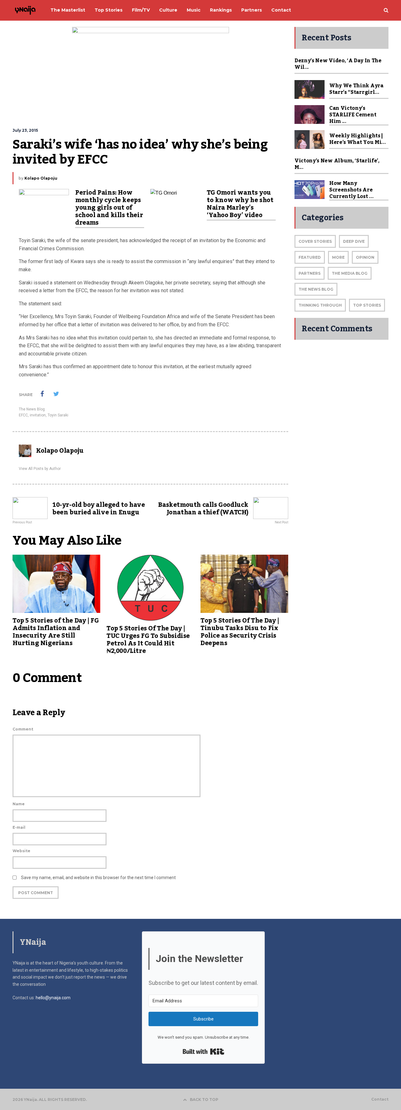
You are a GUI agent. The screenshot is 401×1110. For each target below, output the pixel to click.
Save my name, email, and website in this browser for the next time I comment (98, 877)
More (338, 257)
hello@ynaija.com (53, 997)
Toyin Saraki (58, 415)
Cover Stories (315, 241)
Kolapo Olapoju (40, 178)
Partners (309, 273)
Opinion (365, 257)
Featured (310, 257)
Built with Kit (203, 1051)
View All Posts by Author (40, 468)
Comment (23, 729)
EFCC (23, 415)
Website (21, 850)
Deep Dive (354, 241)
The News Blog (32, 409)
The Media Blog (349, 273)
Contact (379, 1099)
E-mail (19, 827)
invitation (38, 415)
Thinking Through (320, 305)
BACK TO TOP (204, 1099)
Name (19, 804)
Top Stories (367, 305)
